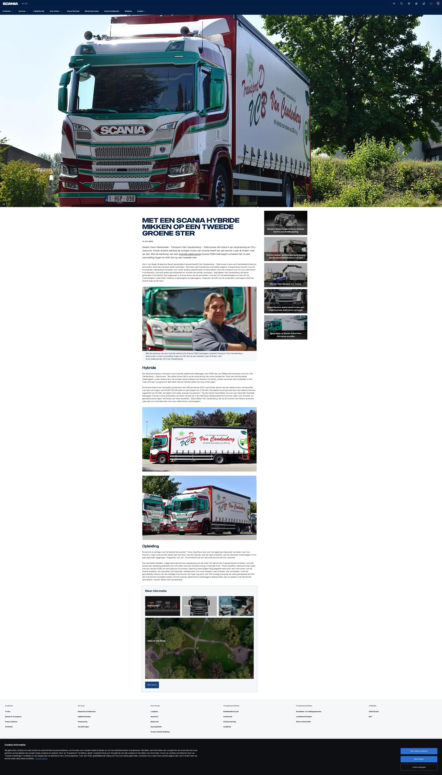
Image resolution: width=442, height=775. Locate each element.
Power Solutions (11, 722)
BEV (370, 717)
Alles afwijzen (419, 759)
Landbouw (227, 727)
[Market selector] (416, 3)
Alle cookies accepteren (419, 751)
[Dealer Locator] (409, 3)
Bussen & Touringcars (13, 717)
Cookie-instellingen (419, 767)
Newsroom (155, 722)
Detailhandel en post (231, 712)
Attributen (9, 727)
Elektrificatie (374, 712)
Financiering (82, 722)
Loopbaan (154, 712)
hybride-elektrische (190, 254)
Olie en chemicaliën (303, 722)
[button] (431, 3)
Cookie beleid (41, 758)
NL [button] (394, 4)
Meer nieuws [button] (152, 685)
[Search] (401, 3)
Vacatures (154, 717)
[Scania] (10, 3)
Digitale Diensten (84, 717)
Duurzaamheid (156, 727)
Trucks (7, 712)
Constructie (227, 717)
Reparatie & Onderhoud (86, 712)
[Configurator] (423, 3)
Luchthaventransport (304, 717)
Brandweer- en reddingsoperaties (308, 712)
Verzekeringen (83, 727)
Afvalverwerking (229, 722)
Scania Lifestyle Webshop (160, 732)
